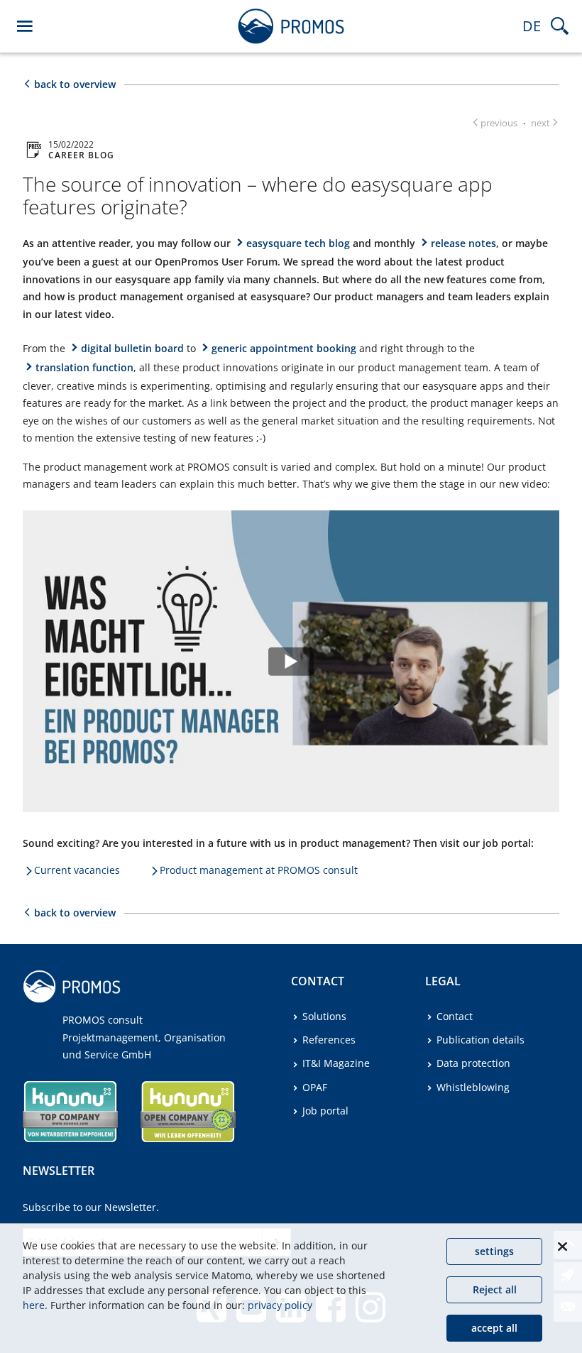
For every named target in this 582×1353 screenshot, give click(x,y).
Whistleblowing (473, 1087)
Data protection (473, 1063)
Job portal (325, 1110)
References (329, 1039)
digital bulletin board (132, 348)
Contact (454, 1016)
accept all (494, 1328)
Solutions (324, 1016)
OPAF (314, 1087)
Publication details (480, 1039)
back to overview (75, 84)
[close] (562, 1246)
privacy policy (280, 1305)
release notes (463, 243)
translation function (84, 367)
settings (494, 1251)
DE (531, 25)
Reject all (495, 1289)
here (34, 1305)
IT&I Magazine (336, 1063)
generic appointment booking (284, 348)
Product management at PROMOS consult (259, 870)
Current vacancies (77, 870)
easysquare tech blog (298, 243)
